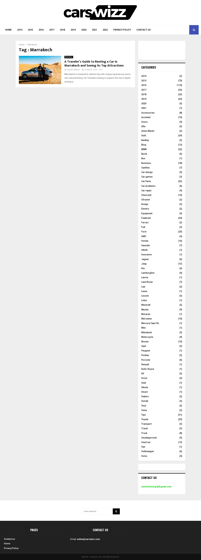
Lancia (144, 277)
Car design (147, 172)
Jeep (144, 264)
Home (8, 30)
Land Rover (147, 282)
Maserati (145, 305)
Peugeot (145, 350)
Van (143, 447)
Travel (144, 428)
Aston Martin (147, 131)
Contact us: (143, 30)
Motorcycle (147, 337)
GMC (143, 236)
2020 (83, 30)
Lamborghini (148, 273)
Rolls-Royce (147, 369)
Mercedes (146, 318)
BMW (144, 149)
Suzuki (144, 401)
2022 (105, 30)
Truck (144, 433)
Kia (143, 268)
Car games (147, 176)
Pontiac (145, 355)
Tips (143, 415)
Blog (143, 144)
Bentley (145, 140)
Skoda (144, 387)
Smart (144, 392)
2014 (19, 30)
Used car (146, 442)
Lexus (144, 291)
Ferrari (145, 222)
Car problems (148, 186)
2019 (73, 30)
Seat (143, 383)
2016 (41, 30)
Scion (144, 378)
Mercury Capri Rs (150, 323)
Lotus (144, 300)
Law (143, 286)
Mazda (144, 309)
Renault (145, 364)
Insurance (146, 254)
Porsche (145, 360)
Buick (144, 154)
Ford (143, 231)
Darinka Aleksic (73, 70)
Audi (143, 135)
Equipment (146, 213)
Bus (143, 158)
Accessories (148, 112)
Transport (146, 424)
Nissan (145, 341)
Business (68, 57)
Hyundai (145, 245)
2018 (62, 30)
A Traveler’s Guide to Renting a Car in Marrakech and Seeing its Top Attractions (94, 63)
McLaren (145, 314)
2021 (94, 30)
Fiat (143, 227)
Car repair (146, 190)
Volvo (144, 456)
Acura (144, 122)
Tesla (144, 410)
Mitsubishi (146, 332)
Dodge (144, 204)
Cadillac (145, 167)
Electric (145, 208)
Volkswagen (147, 451)
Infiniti (144, 250)
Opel (143, 346)
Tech (143, 405)
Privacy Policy (122, 30)
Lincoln (145, 296)
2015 (30, 30)
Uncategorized (149, 437)
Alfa (143, 126)
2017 (51, 30)
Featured (146, 218)
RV (142, 373)
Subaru (145, 396)
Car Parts (146, 181)
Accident (145, 117)
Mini (143, 327)
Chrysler (145, 199)
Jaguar (145, 259)
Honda (144, 241)
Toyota (144, 419)
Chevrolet (146, 195)
